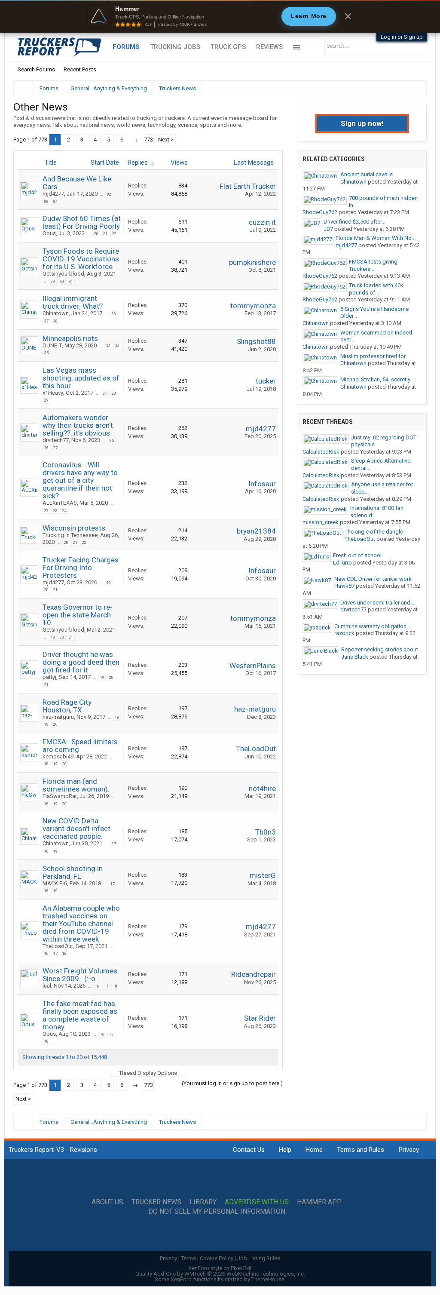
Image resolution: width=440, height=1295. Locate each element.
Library (203, 1202)
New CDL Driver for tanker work (373, 579)
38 (55, 321)
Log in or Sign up (402, 37)
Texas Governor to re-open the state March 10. (78, 615)
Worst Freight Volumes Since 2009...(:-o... (80, 975)
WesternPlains (252, 665)
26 (46, 448)
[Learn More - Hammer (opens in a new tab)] (220, 16)
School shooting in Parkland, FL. (73, 872)
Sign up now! (362, 123)
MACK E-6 (55, 883)
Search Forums (36, 69)
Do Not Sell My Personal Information (216, 1211)
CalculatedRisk (320, 451)
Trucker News (156, 1202)
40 (62, 281)
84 (55, 201)
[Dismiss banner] (348, 16)
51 (105, 234)
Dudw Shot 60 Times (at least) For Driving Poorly (82, 222)
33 (108, 346)
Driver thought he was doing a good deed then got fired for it (81, 662)
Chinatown (56, 313)
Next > (166, 139)
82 (109, 194)
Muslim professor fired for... (374, 356)
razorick (344, 633)
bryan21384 (256, 531)
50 (96, 234)
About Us (107, 1202)
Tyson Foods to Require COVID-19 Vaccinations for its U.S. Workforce (81, 259)
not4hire (262, 788)
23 (55, 511)
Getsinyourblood (63, 273)
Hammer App (319, 1202)
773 (148, 139)
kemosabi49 (58, 756)
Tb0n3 (265, 832)
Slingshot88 (256, 341)
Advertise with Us (257, 1202)
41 (71, 281)
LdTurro (342, 562)
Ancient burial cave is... (368, 174)
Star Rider (260, 1018)
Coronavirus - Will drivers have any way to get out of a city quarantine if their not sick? (80, 480)
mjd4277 (53, 193)
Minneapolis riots (70, 338)
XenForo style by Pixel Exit (220, 1268)
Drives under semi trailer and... (377, 602)
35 (46, 353)
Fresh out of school (357, 555)
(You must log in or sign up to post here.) (232, 1083)
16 (46, 953)
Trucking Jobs (175, 47)
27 (105, 393)
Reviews (269, 47)
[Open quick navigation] (414, 88)
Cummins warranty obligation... (372, 626)
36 (114, 314)
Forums (126, 47)
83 (46, 201)
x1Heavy (53, 393)
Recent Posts (80, 69)
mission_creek (320, 522)
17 (114, 844)
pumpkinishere (252, 262)
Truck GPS (228, 47)
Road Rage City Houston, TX (67, 706)
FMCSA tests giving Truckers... (373, 265)
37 (46, 321)
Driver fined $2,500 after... (354, 221)
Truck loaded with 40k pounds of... (376, 289)
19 (109, 583)
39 (53, 281)
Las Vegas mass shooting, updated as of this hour (81, 378)
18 (117, 717)
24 (64, 511)
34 (117, 346)
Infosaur (262, 483)
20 (66, 542)
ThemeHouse (267, 1279)
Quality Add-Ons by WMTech (220, 1273)
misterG (263, 875)
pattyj (49, 677)
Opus (49, 233)
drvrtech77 (56, 440)
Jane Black (354, 657)
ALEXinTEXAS (60, 503)
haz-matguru (58, 717)
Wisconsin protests (74, 528)
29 (46, 400)
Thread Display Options (148, 1073)
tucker (266, 381)
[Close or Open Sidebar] (404, 88)
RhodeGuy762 (319, 212)
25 (112, 441)
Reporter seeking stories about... (381, 649)
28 (114, 393)
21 (75, 542)
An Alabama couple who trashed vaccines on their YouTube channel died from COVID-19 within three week (81, 923)
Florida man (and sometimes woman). (76, 785)
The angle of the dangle (374, 531)
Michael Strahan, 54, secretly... (377, 379)
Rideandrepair (253, 974)
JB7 (328, 229)
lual (47, 985)
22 (46, 511)
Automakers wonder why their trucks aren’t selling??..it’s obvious (78, 425)
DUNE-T (52, 345)
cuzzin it (262, 222)
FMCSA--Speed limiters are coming (80, 745)
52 (114, 234)
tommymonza (253, 305)
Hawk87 (344, 586)
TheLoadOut (256, 748)
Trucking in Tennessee (70, 535)
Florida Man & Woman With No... (376, 238)
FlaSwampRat (60, 796)
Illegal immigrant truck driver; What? (73, 302)
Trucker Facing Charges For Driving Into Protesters (81, 567)
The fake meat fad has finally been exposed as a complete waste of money (80, 1015)
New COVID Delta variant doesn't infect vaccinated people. (76, 828)
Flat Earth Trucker (248, 186)
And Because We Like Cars (77, 183)
